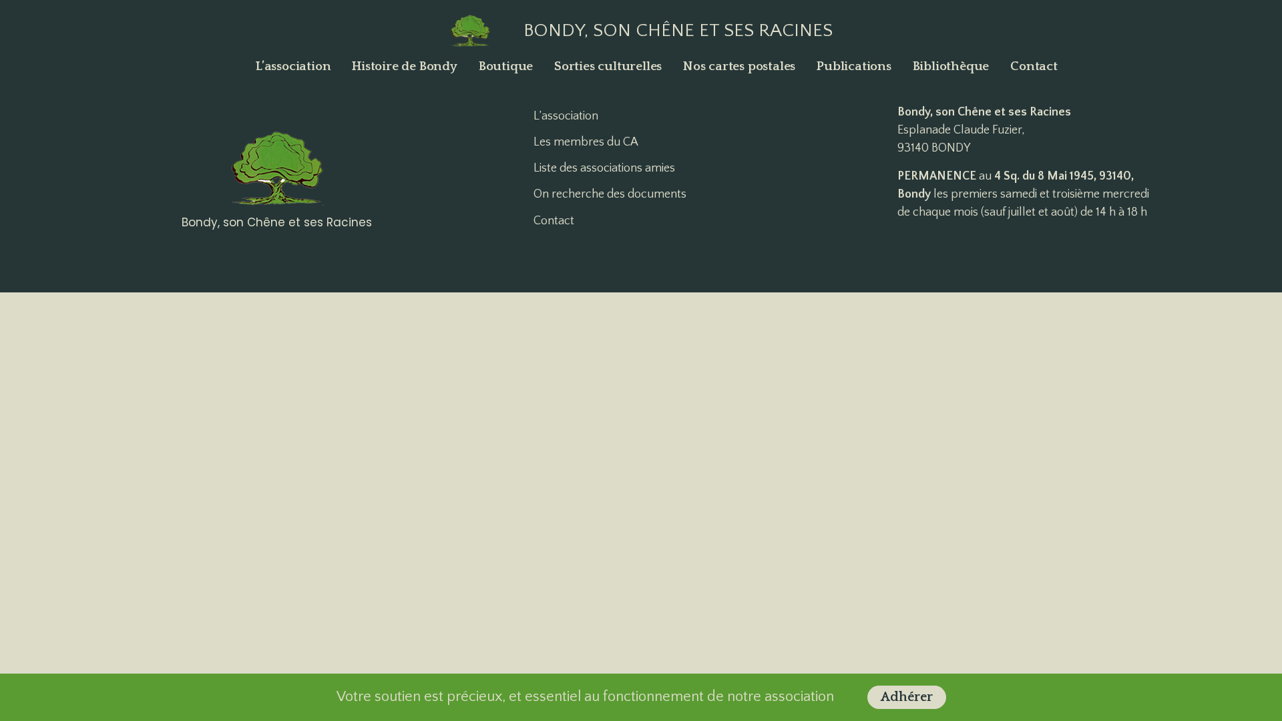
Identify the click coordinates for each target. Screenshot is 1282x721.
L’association (293, 66)
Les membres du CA (585, 142)
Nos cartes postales (739, 66)
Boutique (506, 66)
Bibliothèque (951, 66)
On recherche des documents (609, 194)
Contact (1034, 66)
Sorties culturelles (608, 66)
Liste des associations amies (604, 168)
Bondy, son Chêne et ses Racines (678, 30)
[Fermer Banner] (1269, 697)
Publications (854, 66)
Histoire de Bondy (404, 66)
